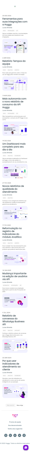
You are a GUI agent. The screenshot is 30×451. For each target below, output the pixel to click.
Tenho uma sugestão (15, 429)
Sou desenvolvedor (15, 425)
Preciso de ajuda (15, 422)
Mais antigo (20, 405)
